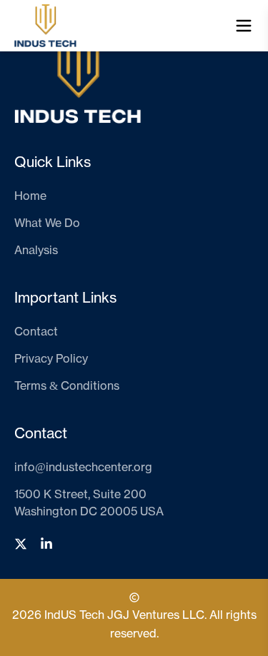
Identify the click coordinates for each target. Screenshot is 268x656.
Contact (36, 332)
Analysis (36, 250)
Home (30, 196)
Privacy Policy (51, 359)
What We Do (47, 223)
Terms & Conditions (66, 386)
